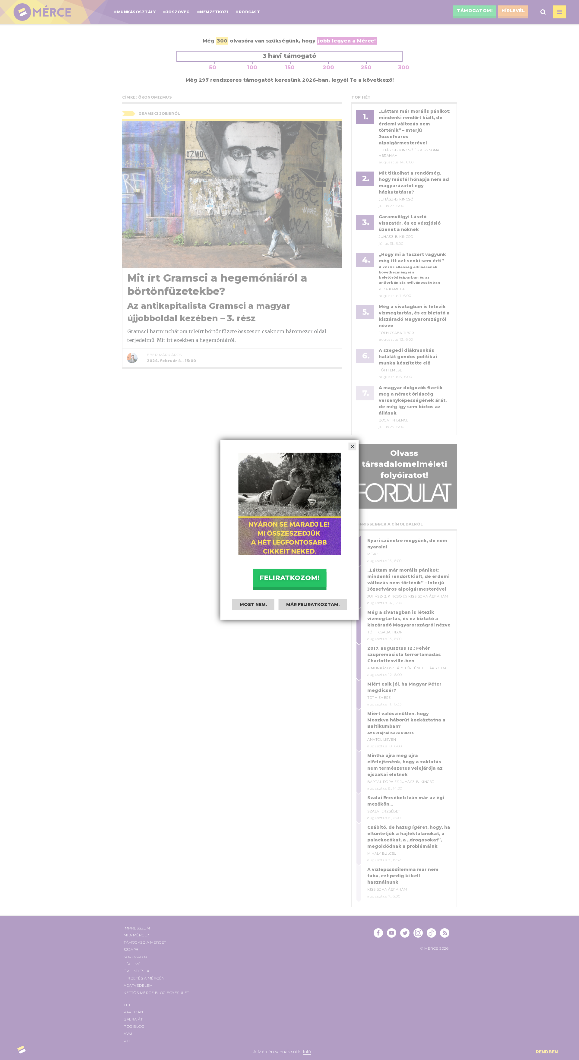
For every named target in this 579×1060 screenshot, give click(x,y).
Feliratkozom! (289, 578)
